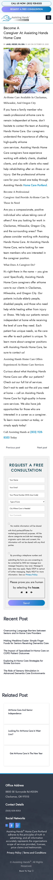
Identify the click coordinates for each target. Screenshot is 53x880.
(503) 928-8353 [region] (13, 810)
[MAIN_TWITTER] (18, 825)
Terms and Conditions (34, 852)
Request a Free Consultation (26, 9)
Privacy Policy (31, 574)
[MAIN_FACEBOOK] (12, 825)
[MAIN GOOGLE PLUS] (7, 825)
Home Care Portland (35, 185)
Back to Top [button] (25, 871)
